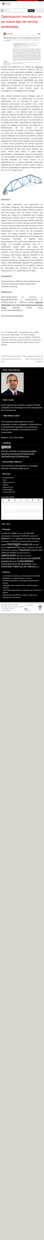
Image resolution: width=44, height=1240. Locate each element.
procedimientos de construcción (16, 558)
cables (36, 332)
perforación (27, 556)
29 (9, 518)
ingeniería (3, 547)
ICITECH (36, 545)
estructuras (5, 335)
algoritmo (25, 332)
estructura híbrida (24, 337)
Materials (38, 67)
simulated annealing (8, 342)
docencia (12, 538)
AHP (2, 533)
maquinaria (24, 550)
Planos (10, 604)
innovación (23, 547)
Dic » (9, 524)
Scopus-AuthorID (9, 492)
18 (27, 511)
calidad (13, 533)
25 (27, 515)
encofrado (27, 539)
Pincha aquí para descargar (12, 316)
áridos (37, 567)
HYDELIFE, (29, 80)
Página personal (8, 482)
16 (15, 511)
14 (3, 511)
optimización (15, 335)
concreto (25, 536)
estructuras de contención (9, 541)
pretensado (36, 340)
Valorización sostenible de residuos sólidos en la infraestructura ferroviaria (20, 596)
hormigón (14, 544)
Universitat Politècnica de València (18, 566)
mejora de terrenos (8, 553)
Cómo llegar (4, 604)
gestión (36, 541)
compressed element (9, 337)
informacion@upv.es (6, 610)
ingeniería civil (13, 547)
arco (31, 332)
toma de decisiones (21, 564)
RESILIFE (13, 561)
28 (3, 518)
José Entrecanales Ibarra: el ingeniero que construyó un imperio (23, 591)
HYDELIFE (35, 337)
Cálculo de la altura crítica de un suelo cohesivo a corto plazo (11, 358)
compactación (16, 536)
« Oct (3, 524)
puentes (5, 561)
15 (9, 511)
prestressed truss (25, 340)
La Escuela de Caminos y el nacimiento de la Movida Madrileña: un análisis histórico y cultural (21, 577)
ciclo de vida (28, 533)
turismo (34, 564)
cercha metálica (29, 335)
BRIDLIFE (7, 533)
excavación (22, 541)
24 (21, 515)
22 (9, 515)
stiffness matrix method (25, 342)
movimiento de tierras (23, 553)
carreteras (20, 533)
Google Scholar (8, 478)
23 (15, 515)
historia (4, 545)
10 (21, 507)
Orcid (4, 480)
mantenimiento (14, 550)
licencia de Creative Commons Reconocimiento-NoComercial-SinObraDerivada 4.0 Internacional (18, 453)
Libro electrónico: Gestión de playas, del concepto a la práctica (32, 358)
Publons (5, 485)
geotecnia (29, 541)
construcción (33, 536)
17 (21, 511)
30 (15, 518)
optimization (13, 340)
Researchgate (8, 489)
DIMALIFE (5, 538)
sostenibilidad (25, 561)
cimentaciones (6, 536)
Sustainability (6, 564)
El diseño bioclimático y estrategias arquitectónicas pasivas (21, 582)
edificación (19, 539)
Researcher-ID (8, 487)
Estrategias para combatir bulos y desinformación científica (20, 586)
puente (36, 558)
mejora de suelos (36, 550)
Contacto (15, 604)
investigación (31, 547)
